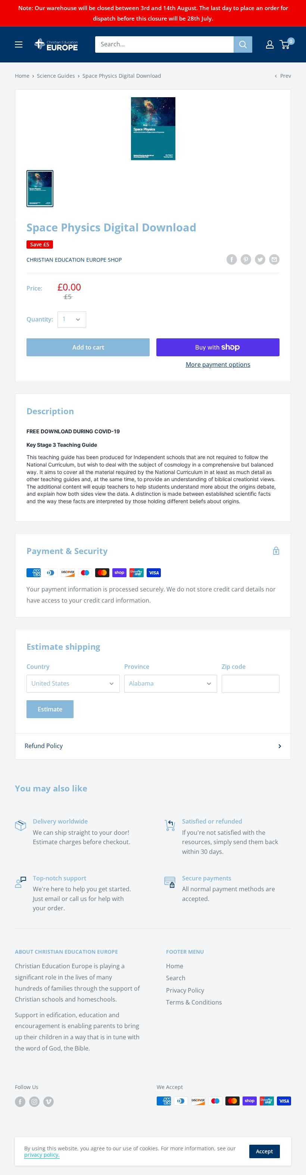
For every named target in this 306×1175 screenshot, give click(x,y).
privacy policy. (42, 1154)
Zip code (234, 666)
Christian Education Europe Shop (74, 259)
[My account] (270, 44)
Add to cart (88, 347)
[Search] (243, 44)
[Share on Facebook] (232, 259)
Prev (285, 75)
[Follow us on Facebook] (20, 1101)
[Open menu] (18, 44)
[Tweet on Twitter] (260, 259)
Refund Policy (44, 746)
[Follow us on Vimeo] (48, 1101)
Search (175, 978)
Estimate (50, 709)
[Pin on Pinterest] (246, 259)
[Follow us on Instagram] (34, 1101)
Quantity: (39, 319)
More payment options (218, 364)
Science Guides (56, 75)
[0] (285, 44)
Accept (264, 1151)
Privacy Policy (185, 990)
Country (38, 666)
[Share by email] (274, 259)
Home (22, 75)
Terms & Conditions (194, 1002)
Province (136, 666)
